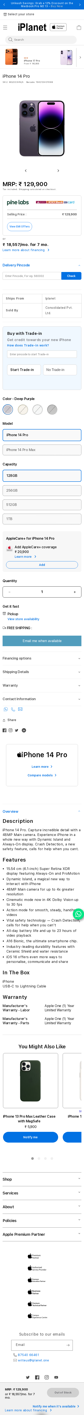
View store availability (23, 619)
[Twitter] (18, 731)
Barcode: (30, 82)
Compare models (40, 775)
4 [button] (52, 1159)
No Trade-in (55, 370)
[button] (5, 27)
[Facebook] (6, 731)
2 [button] (39, 1159)
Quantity (10, 581)
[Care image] (9, 549)
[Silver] (37, 409)
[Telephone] (13, 710)
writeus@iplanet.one (33, 1360)
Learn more (40, 766)
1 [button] (32, 1159)
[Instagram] (12, 731)
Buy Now (57, 6)
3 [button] (45, 1159)
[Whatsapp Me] (6, 710)
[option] (29, 57)
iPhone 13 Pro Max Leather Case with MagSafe (29, 1118)
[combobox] (38, 39)
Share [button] (12, 720)
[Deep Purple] (8, 409)
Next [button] (80, 5)
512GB (11, 505)
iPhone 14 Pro (17, 435)
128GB (11, 476)
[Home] (32, 27)
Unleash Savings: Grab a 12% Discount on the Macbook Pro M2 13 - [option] (42, 5)
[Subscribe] (68, 1345)
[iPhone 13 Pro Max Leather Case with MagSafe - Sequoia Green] (30, 1080)
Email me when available (42, 641)
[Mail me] (20, 710)
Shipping (24, 189)
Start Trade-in (22, 370)
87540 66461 (28, 1355)
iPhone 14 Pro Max (21, 450)
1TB (9, 519)
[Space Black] (52, 409)
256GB (11, 490)
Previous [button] (4, 5)
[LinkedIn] (25, 731)
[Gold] (23, 409)
